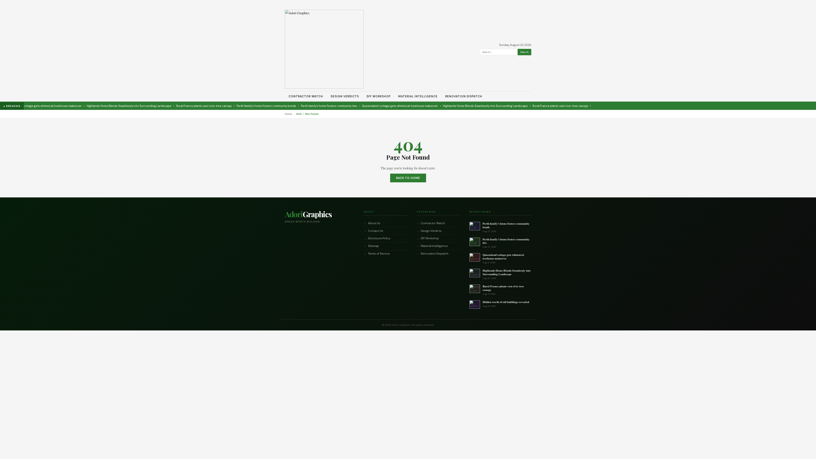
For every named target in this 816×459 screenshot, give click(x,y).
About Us (374, 223)
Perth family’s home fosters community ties (313, 106)
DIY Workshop (379, 96)
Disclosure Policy (379, 238)
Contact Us (375, 231)
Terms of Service (379, 253)
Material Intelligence (418, 96)
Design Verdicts (345, 96)
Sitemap (373, 246)
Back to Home (408, 178)
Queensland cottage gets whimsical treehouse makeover (384, 106)
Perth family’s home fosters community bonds (250, 106)
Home (288, 114)
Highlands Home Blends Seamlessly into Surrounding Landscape (112, 106)
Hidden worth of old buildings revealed (506, 302)
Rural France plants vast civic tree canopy (187, 106)
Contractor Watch (306, 96)
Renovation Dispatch (463, 96)
